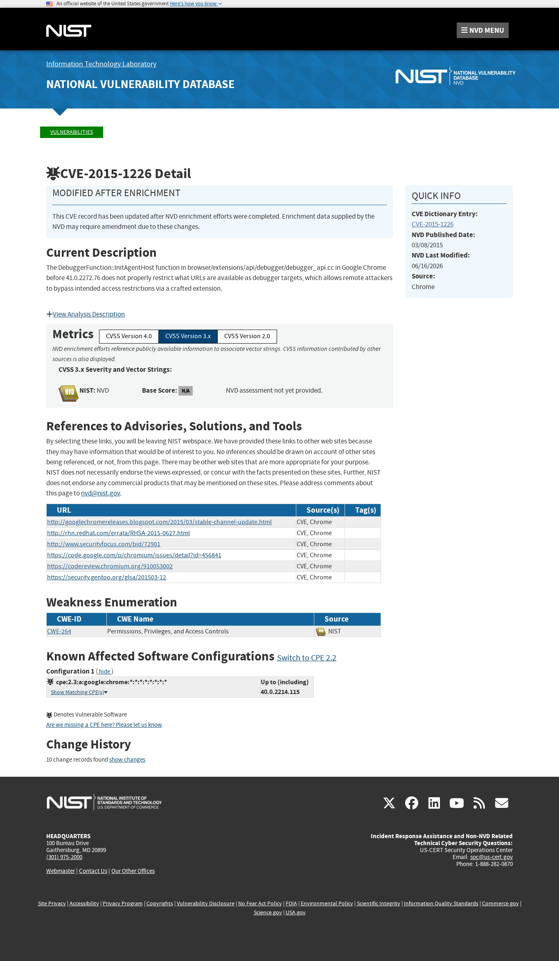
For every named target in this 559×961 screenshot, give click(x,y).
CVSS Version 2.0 (247, 336)
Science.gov (268, 912)
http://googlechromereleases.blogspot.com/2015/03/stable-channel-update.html (159, 522)
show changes (127, 760)
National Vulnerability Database (140, 84)
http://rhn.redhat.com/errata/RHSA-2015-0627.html (118, 533)
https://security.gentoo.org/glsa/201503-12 (106, 577)
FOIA (291, 903)
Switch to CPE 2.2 (306, 658)
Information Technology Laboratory (101, 64)
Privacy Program (123, 903)
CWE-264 (59, 631)
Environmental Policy (327, 903)
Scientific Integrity (378, 903)
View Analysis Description (89, 314)
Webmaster (60, 871)
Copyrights (160, 903)
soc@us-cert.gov (491, 857)
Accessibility (84, 903)
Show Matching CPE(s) (77, 692)
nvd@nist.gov (100, 493)
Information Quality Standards (441, 903)
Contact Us (93, 871)
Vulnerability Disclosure (205, 903)
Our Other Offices (133, 871)
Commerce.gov (500, 903)
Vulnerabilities (71, 132)
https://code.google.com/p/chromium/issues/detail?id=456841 (134, 555)
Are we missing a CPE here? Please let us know (104, 725)
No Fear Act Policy (260, 903)
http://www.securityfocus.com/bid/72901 (103, 544)
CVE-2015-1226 (432, 224)
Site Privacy (52, 903)
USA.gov (296, 912)
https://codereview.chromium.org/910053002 (110, 566)
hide (104, 672)
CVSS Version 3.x (188, 336)
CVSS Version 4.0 (129, 336)
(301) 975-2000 (64, 857)
